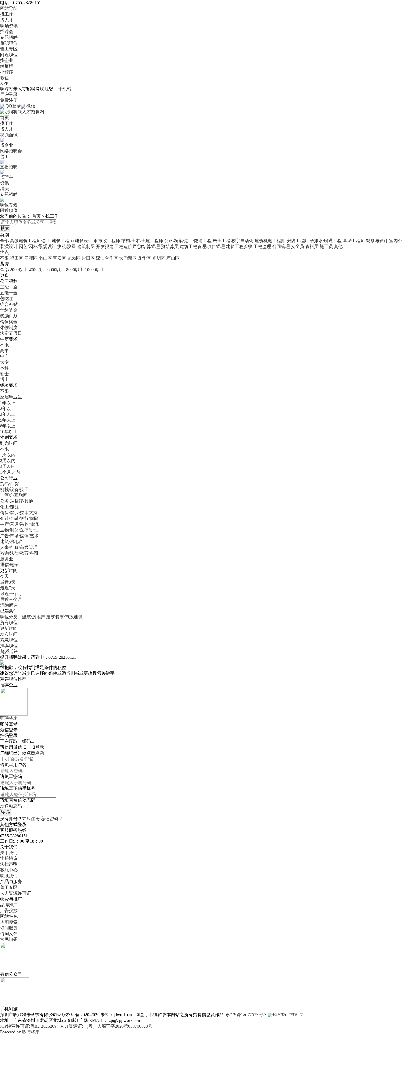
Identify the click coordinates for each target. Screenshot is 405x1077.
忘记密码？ (52, 818)
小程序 (6, 72)
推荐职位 (9, 645)
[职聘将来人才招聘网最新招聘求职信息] (22, 111)
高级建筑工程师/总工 (30, 240)
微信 (4, 77)
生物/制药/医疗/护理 (19, 530)
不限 (4, 258)
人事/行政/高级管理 (18, 547)
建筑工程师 (63, 240)
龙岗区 (73, 258)
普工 (4, 156)
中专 (4, 356)
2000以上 (19, 269)
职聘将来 (31, 1032)
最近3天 (7, 582)
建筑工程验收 (239, 246)
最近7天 (7, 587)
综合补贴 (9, 304)
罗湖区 (30, 258)
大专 (4, 362)
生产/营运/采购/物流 (19, 524)
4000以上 (37, 269)
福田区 (16, 258)
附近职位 (9, 54)
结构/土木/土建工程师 (142, 240)
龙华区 (144, 258)
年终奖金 (9, 310)
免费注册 (9, 100)
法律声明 (9, 864)
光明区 (158, 258)
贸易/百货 (9, 483)
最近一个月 (11, 593)
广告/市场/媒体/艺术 (19, 535)
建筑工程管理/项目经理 (202, 246)
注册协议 (9, 858)
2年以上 (7, 408)
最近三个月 (11, 599)
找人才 (6, 20)
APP (4, 83)
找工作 (6, 14)
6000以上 (56, 269)
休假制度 (9, 327)
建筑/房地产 (11, 541)
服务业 (6, 559)
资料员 (311, 246)
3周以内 (7, 466)
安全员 (297, 246)
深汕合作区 (107, 258)
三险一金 (9, 287)
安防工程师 (298, 240)
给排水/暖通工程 (326, 240)
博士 (4, 379)
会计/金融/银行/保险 (19, 518)
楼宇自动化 (242, 240)
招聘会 (6, 31)
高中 (4, 350)
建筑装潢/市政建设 (64, 616)
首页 (4, 117)
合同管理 (281, 246)
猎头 (4, 188)
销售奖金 (9, 321)
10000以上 (95, 269)
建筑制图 (86, 246)
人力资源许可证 (15, 893)
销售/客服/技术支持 (18, 512)
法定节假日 (11, 333)
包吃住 (6, 298)
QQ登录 (13, 106)
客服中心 (9, 870)
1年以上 (7, 402)
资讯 (4, 182)
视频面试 (9, 135)
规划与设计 (377, 240)
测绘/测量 (66, 246)
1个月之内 (10, 472)
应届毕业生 (11, 397)
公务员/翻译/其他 (16, 501)
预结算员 (170, 246)
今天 (4, 576)
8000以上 (75, 269)
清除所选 (9, 605)
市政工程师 (109, 240)
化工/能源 (9, 506)
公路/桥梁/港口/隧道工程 (188, 240)
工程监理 (262, 246)
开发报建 (105, 246)
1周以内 (7, 454)
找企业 (6, 60)
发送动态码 (11, 806)
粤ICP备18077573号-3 (245, 1014)
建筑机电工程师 (270, 240)
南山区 (45, 258)
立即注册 (31, 818)
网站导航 (9, 8)
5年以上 (7, 420)
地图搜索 (9, 922)
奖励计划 (9, 316)
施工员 (326, 246)
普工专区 (9, 49)
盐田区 (88, 258)
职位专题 (9, 204)
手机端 (65, 88)
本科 (4, 368)
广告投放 (9, 910)
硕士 (4, 373)
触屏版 (6, 66)
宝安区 (59, 258)
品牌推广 (9, 904)
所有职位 (9, 622)
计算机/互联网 (14, 495)
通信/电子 (9, 564)
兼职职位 (9, 43)
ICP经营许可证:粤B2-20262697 (29, 1026)
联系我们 (9, 875)
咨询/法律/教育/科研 (19, 553)
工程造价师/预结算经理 (137, 246)
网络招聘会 (11, 151)
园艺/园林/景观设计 (37, 246)
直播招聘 (9, 166)
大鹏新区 (128, 258)
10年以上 (9, 431)
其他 (338, 246)
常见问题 (9, 939)
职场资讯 (9, 25)
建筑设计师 (86, 240)
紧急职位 (9, 640)
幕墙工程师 (354, 240)
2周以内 (7, 460)
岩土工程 (221, 240)
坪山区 (173, 258)
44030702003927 (287, 1014)
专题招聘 (9, 37)
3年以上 (7, 414)
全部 (4, 240)
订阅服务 (9, 927)
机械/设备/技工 (14, 489)
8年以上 (7, 425)
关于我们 (9, 852)
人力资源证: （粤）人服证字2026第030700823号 (106, 1026)
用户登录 (9, 94)
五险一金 (9, 292)
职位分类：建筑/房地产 (22, 616)
